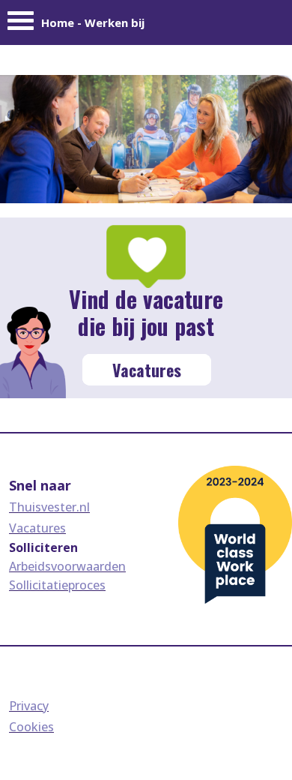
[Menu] (20, 24)
